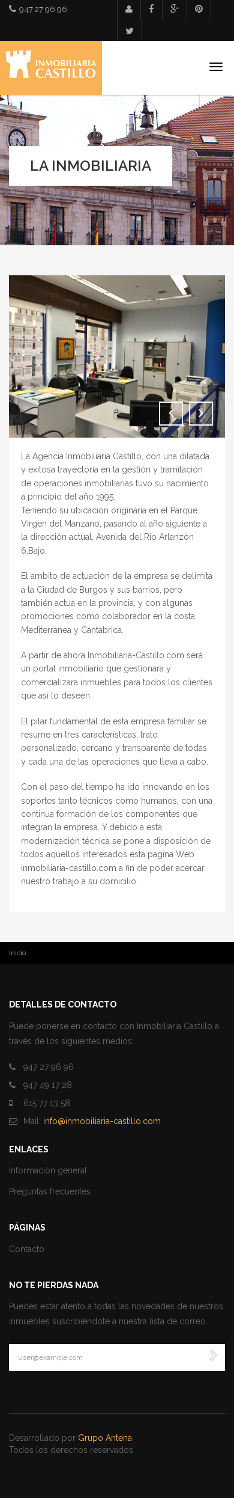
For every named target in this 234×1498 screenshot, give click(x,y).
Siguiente (201, 414)
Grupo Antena (105, 1438)
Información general (48, 1170)
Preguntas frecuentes (50, 1191)
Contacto (26, 1249)
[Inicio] (51, 68)
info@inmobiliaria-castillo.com (102, 1121)
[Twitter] (130, 31)
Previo (171, 414)
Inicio (17, 953)
